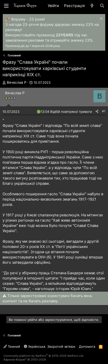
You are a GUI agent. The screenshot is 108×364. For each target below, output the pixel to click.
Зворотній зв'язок (61, 346)
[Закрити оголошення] (100, 19)
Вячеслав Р (16, 82)
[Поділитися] (97, 111)
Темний (13, 346)
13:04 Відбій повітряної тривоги (66, 112)
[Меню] (6, 5)
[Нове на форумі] (92, 5)
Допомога (87, 346)
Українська (36, 346)
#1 (103, 111)
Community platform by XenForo (44, 355)
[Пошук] (102, 5)
